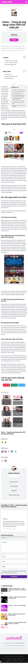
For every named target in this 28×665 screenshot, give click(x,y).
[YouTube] (10, 649)
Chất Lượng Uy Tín (14, 481)
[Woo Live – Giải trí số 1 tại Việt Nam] (4, 611)
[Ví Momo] (5, 461)
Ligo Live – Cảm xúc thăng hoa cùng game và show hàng (17, 623)
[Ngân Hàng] (9, 451)
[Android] (2, 442)
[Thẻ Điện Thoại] (12, 451)
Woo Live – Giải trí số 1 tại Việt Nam (17, 605)
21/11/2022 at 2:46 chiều (7, 528)
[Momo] (5, 451)
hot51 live (9, 658)
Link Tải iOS (22, 385)
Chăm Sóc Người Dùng (14, 495)
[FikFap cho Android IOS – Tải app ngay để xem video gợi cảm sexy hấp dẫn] (4, 594)
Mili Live (14, 658)
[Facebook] (2, 649)
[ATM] (2, 451)
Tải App (14, 39)
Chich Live (4, 658)
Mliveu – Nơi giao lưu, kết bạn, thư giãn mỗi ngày (16, 614)
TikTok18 (19, 658)
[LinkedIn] (17, 649)
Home (2, 5)
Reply (14, 528)
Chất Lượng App (14, 486)
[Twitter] (6, 649)
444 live (24, 115)
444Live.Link (21, 656)
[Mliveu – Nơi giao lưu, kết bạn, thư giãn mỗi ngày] (4, 619)
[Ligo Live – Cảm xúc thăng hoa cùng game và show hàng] (4, 627)
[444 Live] (6, 1)
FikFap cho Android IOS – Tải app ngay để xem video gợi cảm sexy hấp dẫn (17, 590)
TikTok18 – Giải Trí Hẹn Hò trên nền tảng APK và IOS (17, 597)
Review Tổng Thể (14, 473)
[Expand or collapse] (25, 87)
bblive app (24, 658)
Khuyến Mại (14, 490)
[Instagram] (13, 649)
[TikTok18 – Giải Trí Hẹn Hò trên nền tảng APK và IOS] (4, 602)
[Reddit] (21, 649)
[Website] (25, 649)
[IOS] (5, 442)
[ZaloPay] (16, 451)
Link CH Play (6, 385)
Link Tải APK (14, 385)
